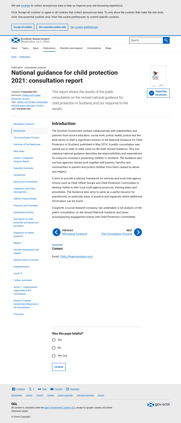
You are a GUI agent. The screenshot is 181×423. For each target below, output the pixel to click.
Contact (39, 395)
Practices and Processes (26, 205)
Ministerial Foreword (24, 124)
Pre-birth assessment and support (26, 251)
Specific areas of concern (26, 260)
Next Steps (19, 151)
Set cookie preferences (84, 27)
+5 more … (40, 105)
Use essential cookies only (52, 27)
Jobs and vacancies (85, 395)
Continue (58, 367)
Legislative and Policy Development (24, 190)
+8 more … (26, 99)
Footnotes (19, 314)
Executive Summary (23, 168)
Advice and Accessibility (26, 181)
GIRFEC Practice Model (25, 198)
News (35, 48)
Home (14, 57)
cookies (25, 5)
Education (30, 105)
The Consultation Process (26, 137)
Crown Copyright (65, 395)
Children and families (26, 102)
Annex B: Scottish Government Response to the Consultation (26, 304)
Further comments (23, 280)
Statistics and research (71, 48)
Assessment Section (24, 212)
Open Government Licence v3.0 (59, 407)
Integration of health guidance (24, 234)
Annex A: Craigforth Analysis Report (23, 160)
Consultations (94, 48)
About (14, 48)
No (59, 347)
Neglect (17, 243)
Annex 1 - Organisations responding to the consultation (25, 290)
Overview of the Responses (27, 144)
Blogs (108, 48)
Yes (60, 339)
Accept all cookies (23, 27)
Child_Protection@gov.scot (76, 256)
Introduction (20, 130)
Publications (49, 48)
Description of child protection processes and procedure (26, 222)
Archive (29, 395)
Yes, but (62, 355)
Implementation (21, 266)
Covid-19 (18, 273)
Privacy (101, 395)
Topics (25, 48)
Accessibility (16, 395)
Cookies (50, 395)
